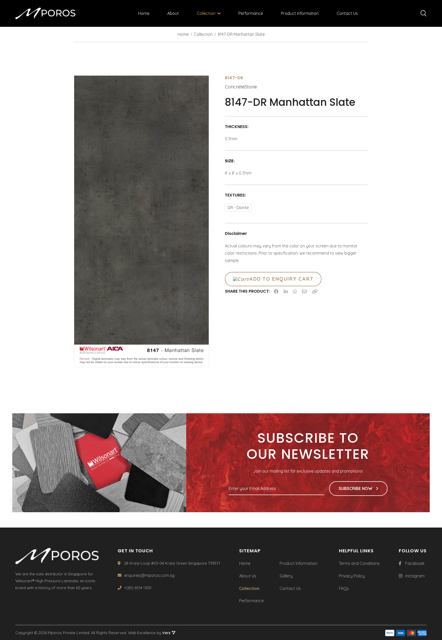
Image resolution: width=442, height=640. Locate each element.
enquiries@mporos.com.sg (149, 575)
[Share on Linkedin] (286, 291)
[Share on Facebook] (276, 291)
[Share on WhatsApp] (295, 291)
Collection (206, 13)
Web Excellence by (149, 632)
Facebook (414, 563)
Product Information (300, 13)
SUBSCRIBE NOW (356, 488)
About (173, 13)
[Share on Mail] (304, 291)
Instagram (415, 575)
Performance (250, 13)
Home (143, 13)
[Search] (424, 13)
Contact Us (347, 13)
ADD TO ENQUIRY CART (281, 279)
